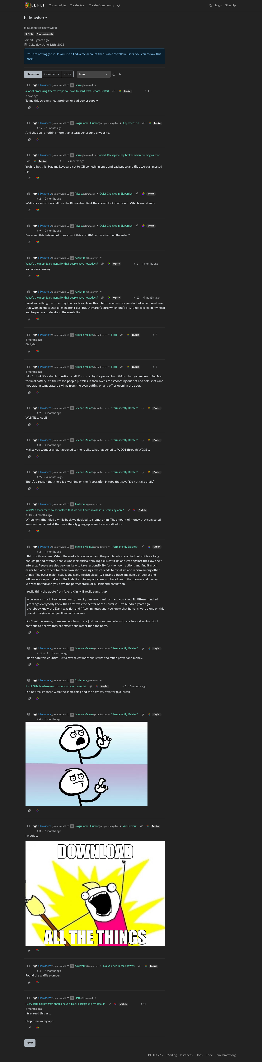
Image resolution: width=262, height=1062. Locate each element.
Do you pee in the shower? (119, 966)
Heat (114, 335)
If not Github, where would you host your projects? (56, 686)
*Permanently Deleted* (124, 408)
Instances (186, 1055)
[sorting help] (113, 74)
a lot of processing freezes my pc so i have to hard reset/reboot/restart (67, 91)
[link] (120, 91)
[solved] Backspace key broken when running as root (128, 155)
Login (218, 5)
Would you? (130, 826)
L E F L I (37, 5)
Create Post (78, 5)
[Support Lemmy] (118, 5)
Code (209, 1055)
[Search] (210, 5)
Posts (67, 74)
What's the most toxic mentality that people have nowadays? (62, 264)
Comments (51, 74)
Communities (58, 5)
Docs (199, 1055)
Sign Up (230, 5)
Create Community (101, 5)
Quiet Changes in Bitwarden (116, 194)
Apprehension (131, 123)
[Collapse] (29, 85)
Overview (33, 74)
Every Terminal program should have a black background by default (65, 1004)
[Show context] (114, 91)
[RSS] (120, 74)
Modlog (171, 1055)
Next (29, 1043)
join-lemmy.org (226, 1055)
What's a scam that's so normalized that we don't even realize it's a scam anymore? (75, 510)
